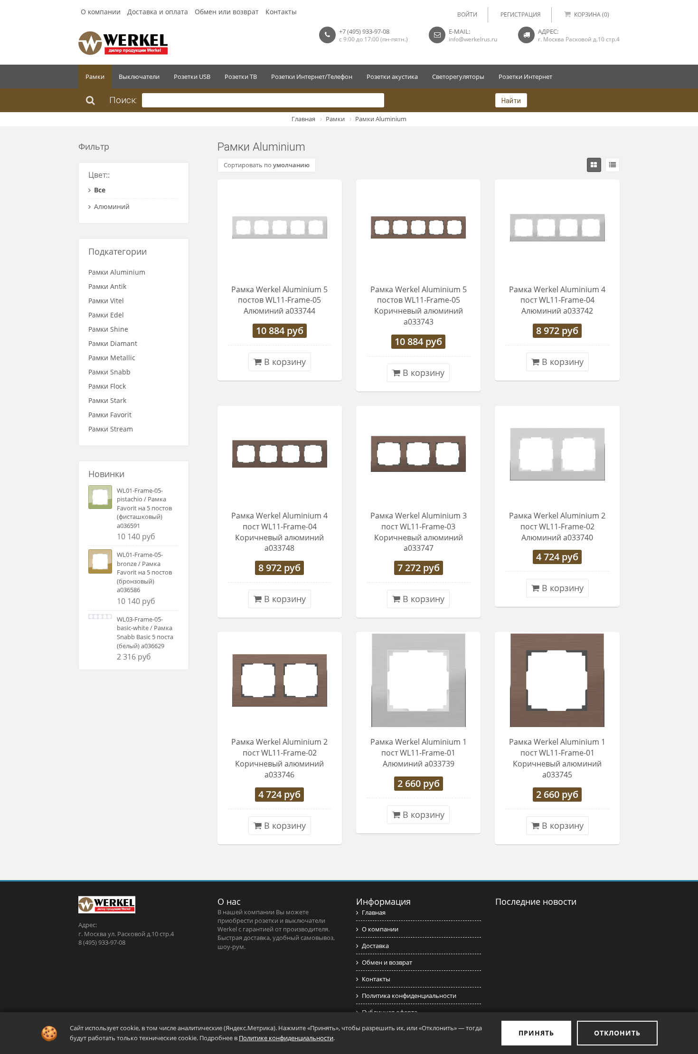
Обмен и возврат (387, 962)
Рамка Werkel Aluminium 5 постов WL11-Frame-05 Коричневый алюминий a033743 (418, 305)
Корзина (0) (591, 14)
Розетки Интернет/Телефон (311, 76)
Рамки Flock (107, 386)
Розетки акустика (392, 76)
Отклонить (617, 1032)
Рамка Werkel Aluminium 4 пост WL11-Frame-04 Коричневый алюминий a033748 (279, 532)
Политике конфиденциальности (286, 1038)
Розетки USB (192, 76)
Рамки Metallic (111, 357)
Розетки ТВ (241, 76)
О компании (101, 11)
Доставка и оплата (157, 11)
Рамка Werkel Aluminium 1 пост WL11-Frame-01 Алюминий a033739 (418, 753)
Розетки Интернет (525, 76)
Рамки (94, 76)
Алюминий (112, 206)
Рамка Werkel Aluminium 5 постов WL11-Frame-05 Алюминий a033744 (279, 300)
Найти (511, 101)
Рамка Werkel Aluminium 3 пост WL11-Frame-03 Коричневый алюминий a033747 (418, 532)
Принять (536, 1032)
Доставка (375, 945)
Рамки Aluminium (380, 119)
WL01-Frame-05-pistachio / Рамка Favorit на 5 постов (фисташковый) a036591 (144, 508)
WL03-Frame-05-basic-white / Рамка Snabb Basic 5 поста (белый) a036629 (145, 632)
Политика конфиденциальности (409, 995)
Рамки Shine (108, 329)
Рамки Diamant (112, 343)
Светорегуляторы (458, 76)
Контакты (281, 11)
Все (99, 189)
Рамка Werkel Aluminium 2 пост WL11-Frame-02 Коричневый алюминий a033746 (279, 758)
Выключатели (139, 76)
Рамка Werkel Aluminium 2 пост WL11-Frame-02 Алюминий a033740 (557, 526)
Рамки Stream (110, 428)
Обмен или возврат (227, 11)
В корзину (284, 361)
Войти (467, 14)
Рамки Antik (107, 286)
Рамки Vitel (106, 300)
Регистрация (520, 14)
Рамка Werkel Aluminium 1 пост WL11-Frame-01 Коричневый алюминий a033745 (557, 758)
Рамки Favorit (110, 414)
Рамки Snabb (109, 371)
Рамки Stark (107, 400)
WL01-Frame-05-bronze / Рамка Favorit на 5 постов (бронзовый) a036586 (144, 572)
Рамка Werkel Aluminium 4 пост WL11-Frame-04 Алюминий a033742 (557, 300)
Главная (303, 119)
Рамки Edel (106, 314)
